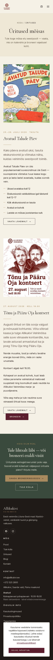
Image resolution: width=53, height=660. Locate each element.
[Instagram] (13, 531)
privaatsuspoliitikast (26, 643)
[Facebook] (6, 531)
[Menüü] (48, 6)
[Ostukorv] (41, 6)
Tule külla (26, 487)
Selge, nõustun (20, 650)
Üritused (7, 554)
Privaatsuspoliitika (11, 616)
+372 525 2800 (10, 582)
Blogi (5, 559)
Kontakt (7, 564)
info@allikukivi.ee (11, 577)
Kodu (20, 23)
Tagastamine (9, 621)
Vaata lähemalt (19, 221)
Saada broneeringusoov (26, 478)
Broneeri (17, 416)
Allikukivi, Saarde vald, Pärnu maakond (21, 587)
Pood (5, 544)
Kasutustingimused (12, 611)
